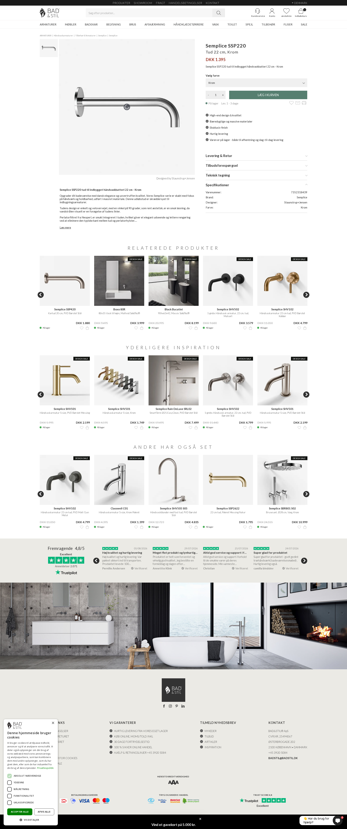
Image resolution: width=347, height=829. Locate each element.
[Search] (218, 12)
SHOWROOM (143, 3)
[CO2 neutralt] (191, 801)
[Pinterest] (176, 706)
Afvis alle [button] (44, 811)
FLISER (288, 24)
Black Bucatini (174, 309)
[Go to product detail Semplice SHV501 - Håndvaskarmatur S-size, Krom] (119, 380)
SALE (304, 24)
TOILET (232, 24)
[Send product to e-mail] (297, 103)
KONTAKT (212, 3)
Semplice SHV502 (228, 309)
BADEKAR (91, 24)
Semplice (102, 35)
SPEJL (249, 24)
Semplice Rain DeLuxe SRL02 (174, 408)
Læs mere (65, 227)
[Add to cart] (87, 328)
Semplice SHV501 (65, 408)
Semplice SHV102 (282, 309)
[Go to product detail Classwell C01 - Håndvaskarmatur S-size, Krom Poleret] (119, 480)
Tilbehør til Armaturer (85, 35)
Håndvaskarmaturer (63, 35)
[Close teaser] (200, 819)
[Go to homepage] (50, 13)
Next (306, 295)
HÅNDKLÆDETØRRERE (189, 24)
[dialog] (31, 772)
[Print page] (304, 103)
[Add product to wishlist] (81, 328)
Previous (41, 295)
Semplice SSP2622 (228, 508)
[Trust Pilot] (249, 800)
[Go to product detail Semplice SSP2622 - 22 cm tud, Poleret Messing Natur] (228, 480)
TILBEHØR (268, 24)
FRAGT (160, 3)
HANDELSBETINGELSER (185, 3)
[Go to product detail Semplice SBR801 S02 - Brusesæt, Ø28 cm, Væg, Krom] (282, 480)
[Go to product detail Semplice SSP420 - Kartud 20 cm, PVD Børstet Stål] (65, 281)
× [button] (53, 723)
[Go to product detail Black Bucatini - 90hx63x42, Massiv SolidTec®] (174, 281)
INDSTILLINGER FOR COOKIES (58, 758)
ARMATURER (48, 24)
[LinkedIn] (183, 706)
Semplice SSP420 (65, 309)
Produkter (121, 3)
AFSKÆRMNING (155, 24)
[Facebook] (164, 706)
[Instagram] (170, 706)
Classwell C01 (119, 508)
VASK (215, 24)
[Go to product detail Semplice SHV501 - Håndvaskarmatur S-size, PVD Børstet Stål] (282, 380)
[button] (30, 820)
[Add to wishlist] (291, 103)
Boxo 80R (119, 309)
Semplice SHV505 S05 (173, 508)
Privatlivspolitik (45, 768)
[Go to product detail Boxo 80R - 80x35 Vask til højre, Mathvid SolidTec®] (119, 281)
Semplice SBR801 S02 (282, 508)
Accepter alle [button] (20, 811)
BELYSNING (113, 24)
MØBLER (70, 24)
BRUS (132, 24)
